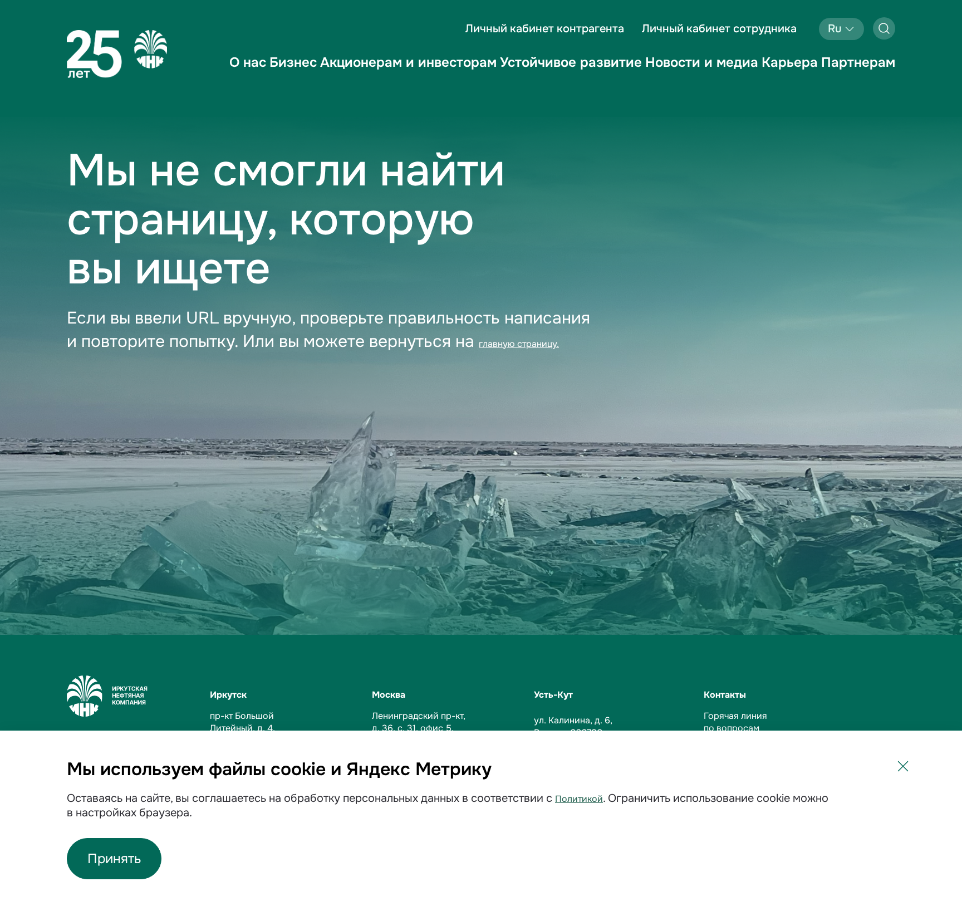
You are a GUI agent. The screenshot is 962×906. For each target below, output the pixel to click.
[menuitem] (247, 71)
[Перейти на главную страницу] (117, 54)
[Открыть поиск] (884, 28)
